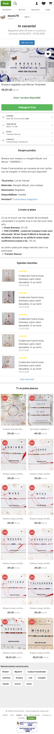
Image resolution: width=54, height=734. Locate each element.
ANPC (5, 715)
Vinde (19, 715)
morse (18, 684)
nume (29, 684)
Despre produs (27, 150)
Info (27, 17)
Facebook (35, 715)
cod (30, 678)
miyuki (5, 684)
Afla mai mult (27, 42)
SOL (12, 715)
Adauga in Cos (27, 107)
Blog (26, 715)
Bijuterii (18, 671)
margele (42, 678)
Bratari (5, 671)
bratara (19, 678)
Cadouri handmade (37, 671)
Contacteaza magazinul (25, 199)
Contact (31, 718)
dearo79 (13, 15)
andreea (6, 678)
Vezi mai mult (27, 379)
